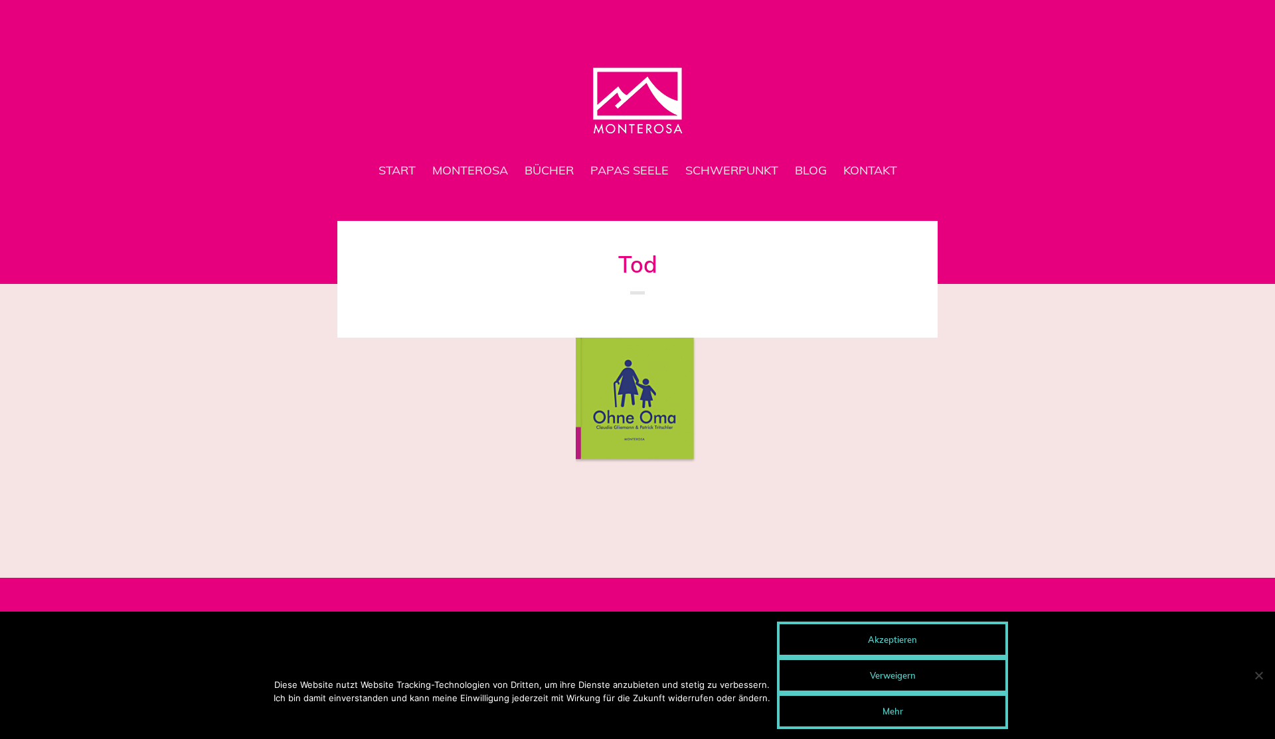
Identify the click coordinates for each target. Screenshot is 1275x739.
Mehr (893, 711)
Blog (811, 170)
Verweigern (893, 675)
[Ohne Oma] (637, 401)
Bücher (549, 170)
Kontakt (870, 170)
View (637, 490)
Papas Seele (629, 170)
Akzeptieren (892, 639)
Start (397, 170)
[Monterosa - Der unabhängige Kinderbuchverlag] (638, 130)
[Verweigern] (1258, 675)
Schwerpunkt (731, 170)
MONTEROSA (470, 170)
